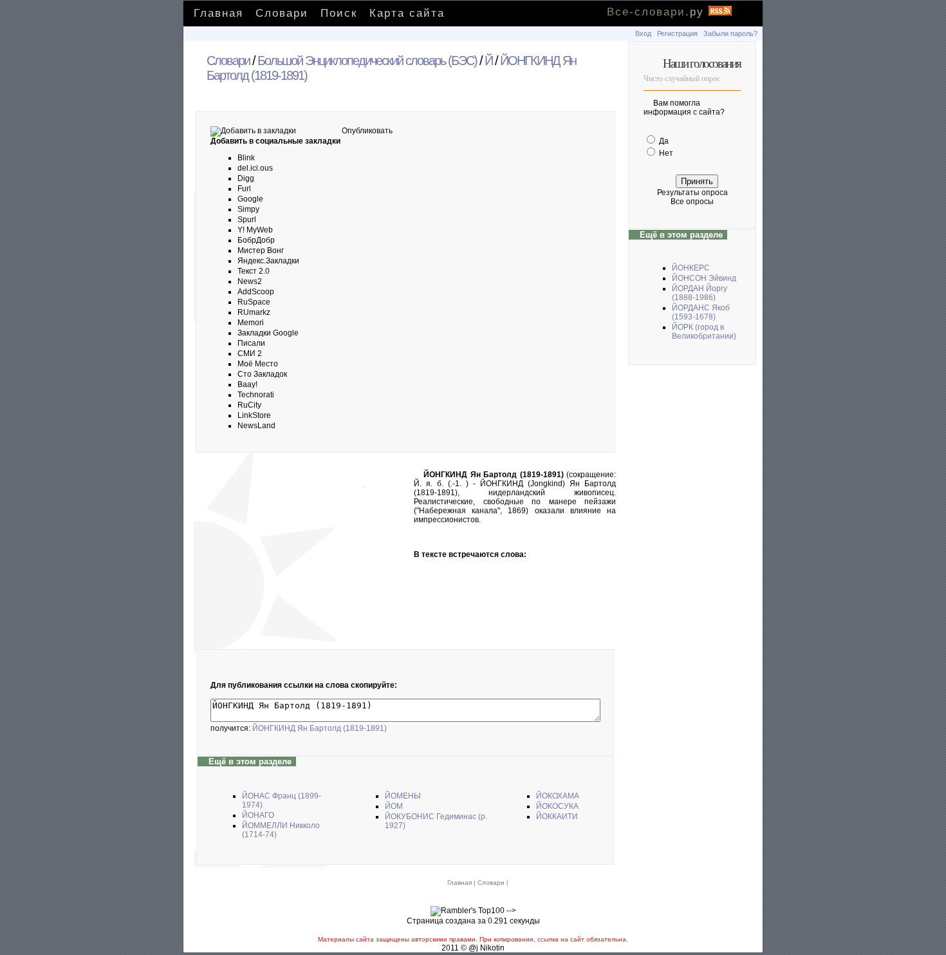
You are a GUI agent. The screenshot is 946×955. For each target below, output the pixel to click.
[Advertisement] (304, 554)
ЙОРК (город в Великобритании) (704, 332)
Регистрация (677, 33)
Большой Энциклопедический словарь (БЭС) (367, 60)
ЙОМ (394, 806)
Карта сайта (407, 13)
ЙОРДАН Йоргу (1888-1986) (699, 293)
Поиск (338, 13)
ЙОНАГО (258, 815)
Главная (218, 13)
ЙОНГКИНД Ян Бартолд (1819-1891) (319, 728)
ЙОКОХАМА (557, 795)
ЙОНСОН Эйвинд (704, 278)
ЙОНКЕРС (691, 267)
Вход (643, 33)
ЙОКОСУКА (557, 806)
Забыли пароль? (730, 33)
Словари (281, 13)
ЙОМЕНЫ (403, 795)
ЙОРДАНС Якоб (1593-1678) (701, 312)
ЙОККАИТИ (557, 816)
